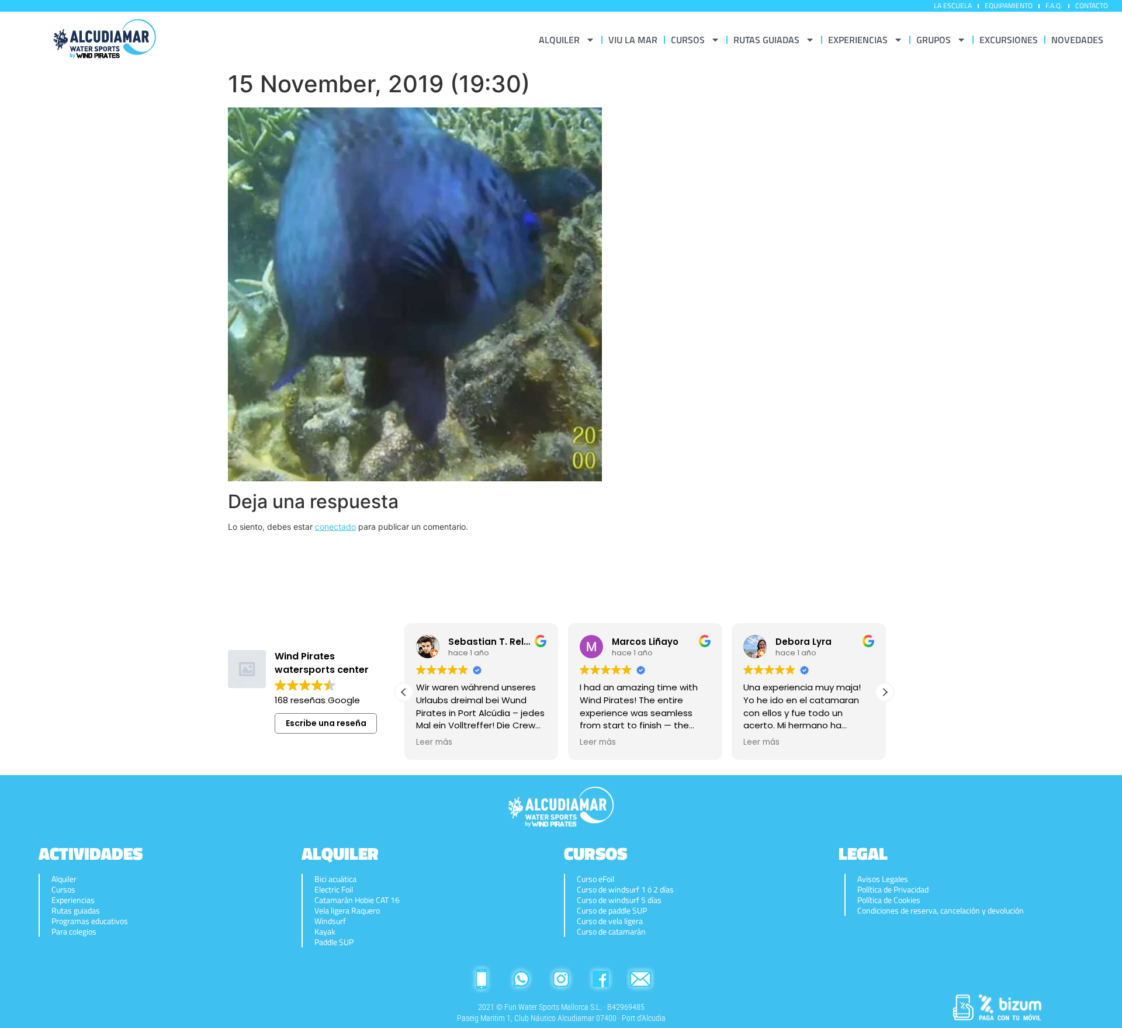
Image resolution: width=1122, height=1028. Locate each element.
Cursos (63, 889)
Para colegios (73, 931)
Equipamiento (1009, 5)
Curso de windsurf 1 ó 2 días (625, 889)
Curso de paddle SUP (612, 910)
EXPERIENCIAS (858, 40)
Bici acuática (335, 879)
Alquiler (64, 879)
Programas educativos (89, 921)
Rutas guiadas (75, 910)
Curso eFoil (595, 879)
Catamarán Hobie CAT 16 (357, 900)
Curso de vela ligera (610, 921)
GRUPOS (933, 40)
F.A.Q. (1053, 5)
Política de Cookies (888, 900)
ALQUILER (559, 40)
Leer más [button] (433, 742)
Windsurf (330, 921)
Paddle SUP (334, 942)
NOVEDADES (1077, 40)
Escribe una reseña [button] (326, 723)
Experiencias (73, 900)
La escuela (953, 5)
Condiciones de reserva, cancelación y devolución (940, 910)
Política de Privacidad (893, 889)
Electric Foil (333, 889)
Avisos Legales (882, 879)
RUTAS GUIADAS (766, 40)
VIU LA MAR (632, 40)
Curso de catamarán (611, 931)
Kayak (324, 931)
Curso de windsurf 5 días (619, 900)
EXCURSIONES (1008, 40)
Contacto (1091, 5)
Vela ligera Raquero (347, 910)
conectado (335, 527)
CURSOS (688, 40)
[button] (885, 692)
